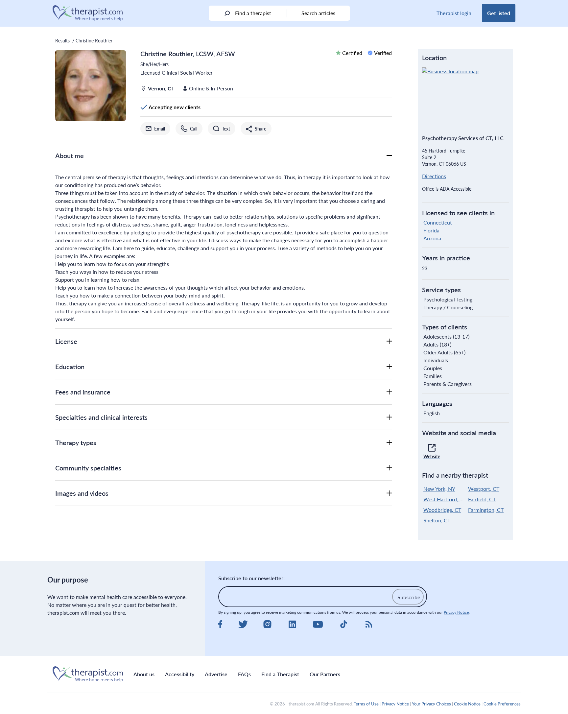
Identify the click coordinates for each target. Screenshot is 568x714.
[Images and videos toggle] (389, 493)
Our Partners (325, 674)
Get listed (498, 13)
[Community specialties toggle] (389, 467)
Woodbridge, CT (442, 509)
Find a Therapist (280, 674)
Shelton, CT (436, 520)
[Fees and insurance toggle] (389, 391)
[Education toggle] (389, 366)
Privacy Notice (456, 612)
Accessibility (179, 674)
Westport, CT (483, 488)
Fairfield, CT (482, 499)
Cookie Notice (467, 704)
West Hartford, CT (444, 499)
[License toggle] (389, 341)
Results (62, 40)
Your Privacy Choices (431, 704)
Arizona (432, 238)
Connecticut (437, 222)
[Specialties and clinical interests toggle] (389, 417)
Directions (434, 176)
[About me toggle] (389, 155)
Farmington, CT (486, 509)
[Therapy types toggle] (389, 442)
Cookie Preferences (502, 704)
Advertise (216, 674)
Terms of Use (366, 704)
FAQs (244, 674)
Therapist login (454, 13)
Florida (431, 230)
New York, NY (439, 488)
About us (143, 674)
